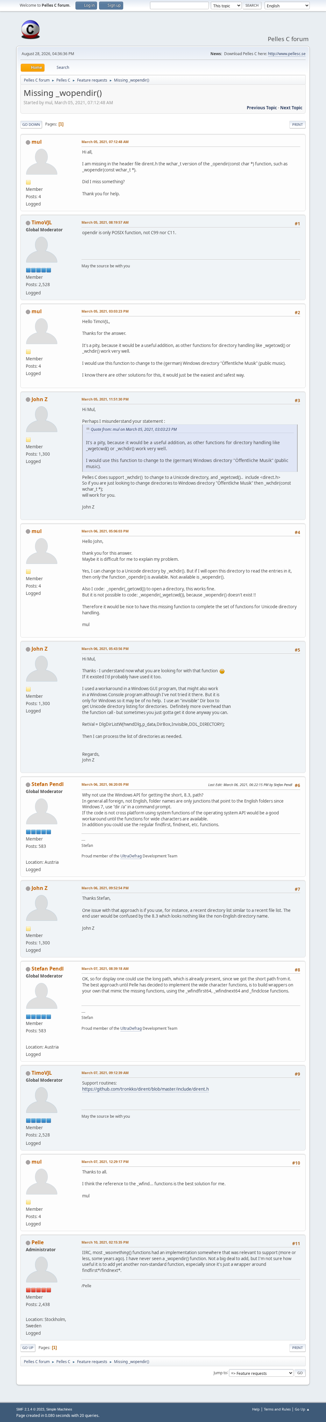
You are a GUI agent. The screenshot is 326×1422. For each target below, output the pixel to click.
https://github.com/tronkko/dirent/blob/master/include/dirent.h (145, 1089)
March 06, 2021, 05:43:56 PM (105, 648)
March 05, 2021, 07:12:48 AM (105, 141)
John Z (39, 399)
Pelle (38, 1242)
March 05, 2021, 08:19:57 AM (105, 222)
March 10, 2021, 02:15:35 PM (105, 1242)
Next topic (291, 108)
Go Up (27, 1347)
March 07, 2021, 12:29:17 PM (105, 1161)
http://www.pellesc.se (287, 53)
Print (297, 124)
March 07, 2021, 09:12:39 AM (105, 1072)
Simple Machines (59, 1409)
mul (37, 141)
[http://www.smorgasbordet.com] (28, 1312)
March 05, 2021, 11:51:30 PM (105, 399)
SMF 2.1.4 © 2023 (30, 1409)
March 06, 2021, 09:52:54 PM (105, 887)
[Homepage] (28, 854)
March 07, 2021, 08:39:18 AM (105, 968)
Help (256, 1409)
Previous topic (262, 108)
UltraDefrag (131, 856)
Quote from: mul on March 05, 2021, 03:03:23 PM (134, 429)
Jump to (220, 1372)
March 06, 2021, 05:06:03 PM (105, 531)
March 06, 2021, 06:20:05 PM (105, 784)
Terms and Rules (277, 1409)
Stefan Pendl (48, 784)
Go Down (31, 124)
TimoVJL (42, 222)
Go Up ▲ (302, 1409)
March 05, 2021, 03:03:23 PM (105, 311)
